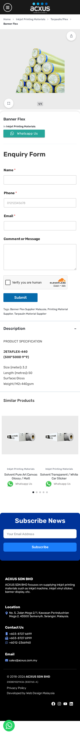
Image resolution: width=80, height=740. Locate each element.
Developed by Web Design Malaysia (31, 693)
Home (7, 19)
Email (9, 216)
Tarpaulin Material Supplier (30, 313)
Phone (10, 193)
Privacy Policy (16, 688)
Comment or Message (22, 239)
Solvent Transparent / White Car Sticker (59, 476)
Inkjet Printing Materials (30, 19)
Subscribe (40, 547)
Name (10, 170)
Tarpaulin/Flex (59, 19)
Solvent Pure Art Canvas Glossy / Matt (20, 476)
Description (14, 328)
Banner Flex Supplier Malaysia (28, 309)
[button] (33, 492)
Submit (20, 297)
